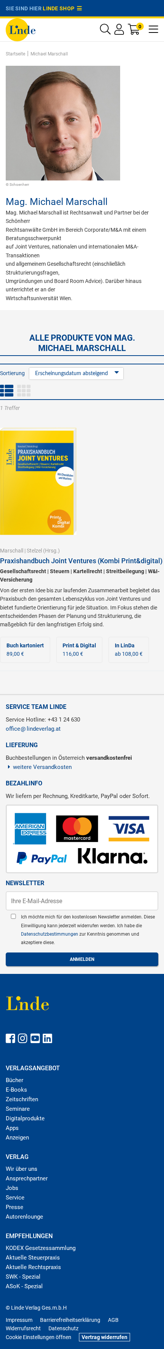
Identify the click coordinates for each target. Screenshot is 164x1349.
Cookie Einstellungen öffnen (38, 1337)
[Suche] (105, 31)
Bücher (14, 1080)
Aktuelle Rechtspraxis (33, 1267)
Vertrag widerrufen (104, 1337)
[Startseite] (20, 29)
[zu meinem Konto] (119, 31)
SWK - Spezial (23, 1276)
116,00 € (79, 649)
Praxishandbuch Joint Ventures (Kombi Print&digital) (81, 561)
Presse (14, 1207)
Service (15, 1197)
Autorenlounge (24, 1216)
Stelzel (34, 551)
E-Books (16, 1089)
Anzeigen (17, 1137)
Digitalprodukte (25, 1118)
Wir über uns (21, 1168)
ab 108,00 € (129, 649)
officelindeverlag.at (33, 728)
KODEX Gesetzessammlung (41, 1248)
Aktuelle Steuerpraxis (33, 1257)
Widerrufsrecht (23, 1328)
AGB (113, 1320)
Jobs (12, 1188)
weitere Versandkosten (42, 767)
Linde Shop (60, 8)
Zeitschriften (22, 1099)
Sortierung (12, 373)
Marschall (11, 551)
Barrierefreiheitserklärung (70, 1320)
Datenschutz (63, 1328)
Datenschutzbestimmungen (50, 934)
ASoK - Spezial (24, 1286)
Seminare (18, 1108)
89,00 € (25, 649)
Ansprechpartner (27, 1178)
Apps (12, 1128)
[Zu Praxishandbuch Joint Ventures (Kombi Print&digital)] (38, 481)
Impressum (19, 1320)
